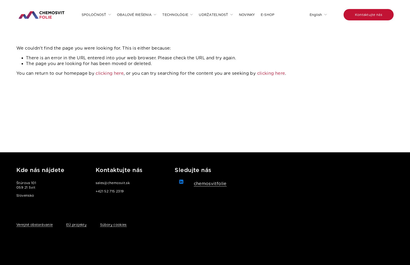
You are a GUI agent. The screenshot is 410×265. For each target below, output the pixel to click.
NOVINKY (247, 15)
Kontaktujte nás (368, 15)
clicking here (110, 73)
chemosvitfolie (210, 183)
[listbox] (315, 14)
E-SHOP (268, 15)
